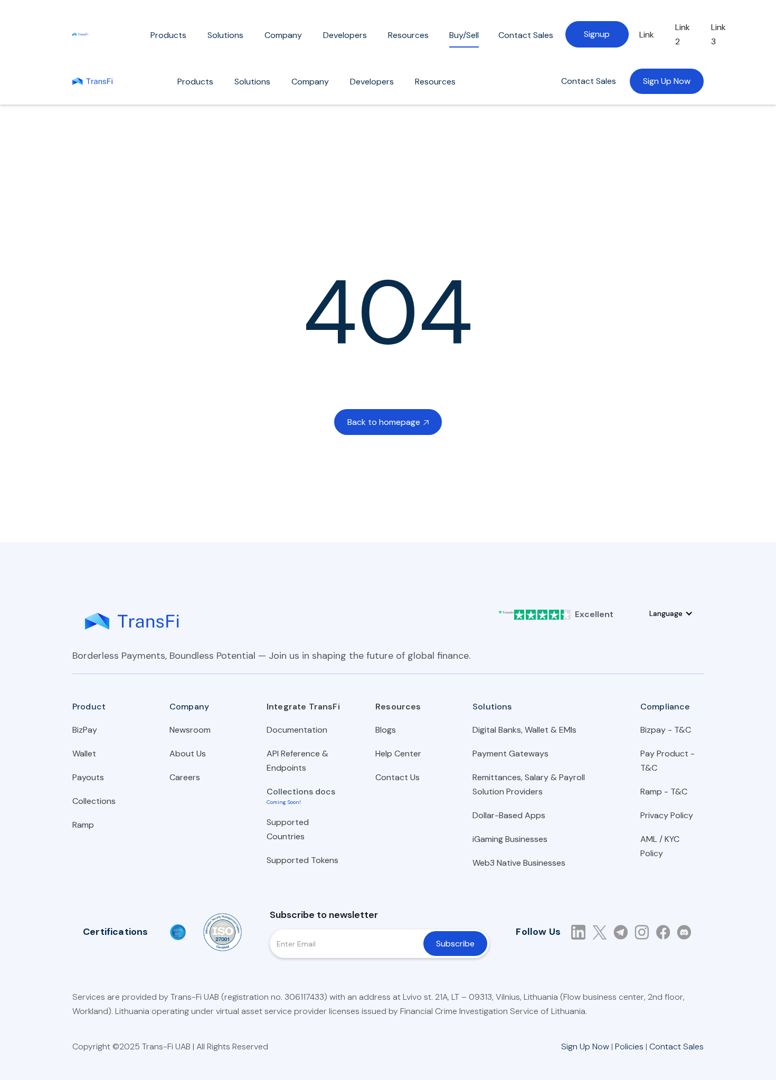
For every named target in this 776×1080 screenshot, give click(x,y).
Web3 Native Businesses (518, 862)
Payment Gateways (510, 753)
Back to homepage (388, 422)
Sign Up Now (666, 81)
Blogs (385, 729)
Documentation (297, 729)
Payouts (88, 777)
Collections (94, 801)
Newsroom (190, 729)
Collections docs (301, 791)
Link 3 (718, 34)
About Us (187, 753)
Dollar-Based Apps (508, 815)
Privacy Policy (666, 815)
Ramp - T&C (663, 791)
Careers (184, 777)
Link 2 (682, 34)
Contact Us (397, 777)
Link (646, 34)
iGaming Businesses (509, 839)
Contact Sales (588, 81)
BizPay (84, 729)
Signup (597, 34)
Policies (629, 1046)
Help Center (398, 753)
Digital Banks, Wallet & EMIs (524, 729)
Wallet (84, 753)
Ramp (83, 824)
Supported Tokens (302, 860)
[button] (168, 37)
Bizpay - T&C (665, 729)
